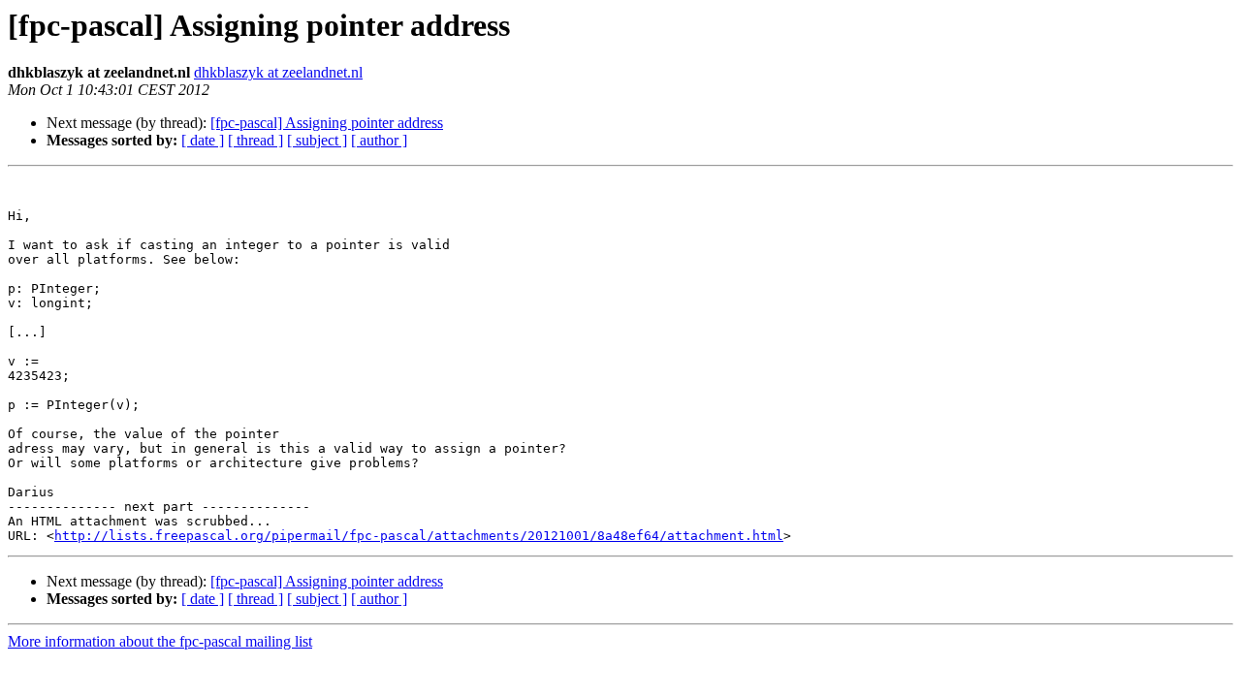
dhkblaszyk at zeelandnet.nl (278, 72)
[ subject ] (317, 140)
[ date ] (202, 140)
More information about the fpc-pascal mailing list (160, 641)
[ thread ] (255, 140)
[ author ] (379, 140)
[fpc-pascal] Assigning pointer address (326, 122)
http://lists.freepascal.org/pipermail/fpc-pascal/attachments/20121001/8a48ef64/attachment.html (418, 535)
